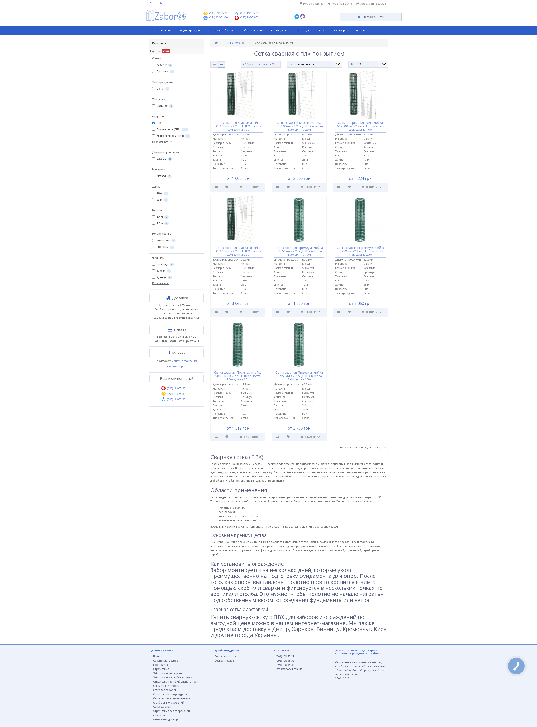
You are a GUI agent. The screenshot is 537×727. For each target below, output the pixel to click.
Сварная (164, 106)
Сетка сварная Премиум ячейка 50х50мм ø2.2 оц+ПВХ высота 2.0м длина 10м (238, 375)
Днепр (162, 270)
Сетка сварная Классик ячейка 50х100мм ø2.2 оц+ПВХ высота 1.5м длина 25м (299, 126)
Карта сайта (160, 665)
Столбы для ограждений (168, 702)
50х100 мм (165, 240)
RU (151, 3)
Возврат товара (224, 660)
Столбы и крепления (252, 30)
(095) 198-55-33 (285, 665)
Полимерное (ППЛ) (171, 129)
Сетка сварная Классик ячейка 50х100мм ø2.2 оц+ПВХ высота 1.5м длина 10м (237, 126)
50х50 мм (164, 247)
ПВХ (167, 51)
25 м (161, 199)
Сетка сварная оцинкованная (171, 698)
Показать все (160, 142)
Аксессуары (305, 30)
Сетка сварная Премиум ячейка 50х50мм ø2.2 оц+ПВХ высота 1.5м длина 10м (299, 251)
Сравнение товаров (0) (261, 64)
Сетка (162, 89)
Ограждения (163, 30)
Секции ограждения (190, 30)
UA (161, 3)
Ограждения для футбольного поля (175, 681)
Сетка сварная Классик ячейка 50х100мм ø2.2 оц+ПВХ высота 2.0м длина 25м (237, 251)
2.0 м (161, 223)
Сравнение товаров (165, 660)
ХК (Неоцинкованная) (172, 136)
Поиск (157, 656)
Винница (164, 264)
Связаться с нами (225, 656)
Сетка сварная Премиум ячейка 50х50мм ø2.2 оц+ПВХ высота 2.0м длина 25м (299, 375)
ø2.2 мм (163, 158)
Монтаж (361, 30)
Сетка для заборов (221, 30)
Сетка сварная (340, 30)
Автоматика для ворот (167, 719)
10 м (161, 193)
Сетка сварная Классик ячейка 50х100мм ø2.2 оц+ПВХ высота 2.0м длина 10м (360, 126)
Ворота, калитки (281, 30)
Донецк (163, 277)
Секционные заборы (166, 686)
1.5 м (161, 217)
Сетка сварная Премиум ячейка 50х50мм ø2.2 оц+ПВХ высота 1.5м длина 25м (360, 251)
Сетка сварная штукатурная (170, 694)
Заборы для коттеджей (167, 673)
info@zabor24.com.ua (289, 669)
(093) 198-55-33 (285, 656)
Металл (163, 176)
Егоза (322, 30)
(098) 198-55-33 (285, 660)
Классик (163, 65)
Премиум (164, 71)
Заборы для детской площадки (172, 677)
